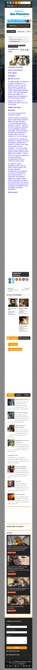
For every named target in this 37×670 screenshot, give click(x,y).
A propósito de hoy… (13, 455)
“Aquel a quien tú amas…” (22, 399)
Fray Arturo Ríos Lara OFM (13, 45)
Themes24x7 (21, 664)
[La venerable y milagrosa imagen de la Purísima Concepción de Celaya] (18, 579)
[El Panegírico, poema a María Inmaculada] (18, 597)
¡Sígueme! (18, 481)
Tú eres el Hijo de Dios (27, 31)
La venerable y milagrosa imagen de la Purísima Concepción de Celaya (18, 589)
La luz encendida (20, 494)
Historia (9, 533)
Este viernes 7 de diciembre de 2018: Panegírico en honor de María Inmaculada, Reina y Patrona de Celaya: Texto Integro (18, 569)
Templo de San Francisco (16, 39)
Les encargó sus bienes (21, 412)
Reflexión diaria (22, 45)
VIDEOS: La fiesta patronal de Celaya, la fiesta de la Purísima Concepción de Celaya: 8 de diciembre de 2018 (18, 548)
